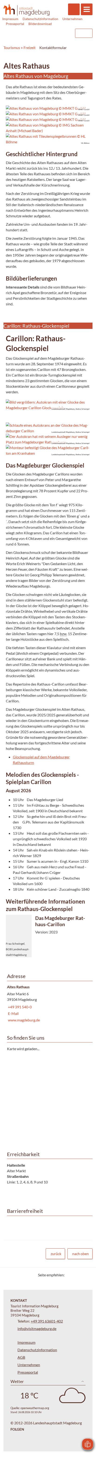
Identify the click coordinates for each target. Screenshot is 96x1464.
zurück (56, 1253)
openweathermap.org (35, 1408)
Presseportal (15, 24)
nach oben (80, 1253)
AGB (21, 1357)
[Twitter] (69, 1275)
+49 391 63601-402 (47, 1321)
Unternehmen (72, 19)
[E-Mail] (81, 1275)
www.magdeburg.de (23, 1020)
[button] (48, 405)
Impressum (10, 19)
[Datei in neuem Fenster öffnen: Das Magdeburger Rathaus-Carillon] (48, 936)
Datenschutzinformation (40, 19)
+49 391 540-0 (19, 1007)
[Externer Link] (42, 33)
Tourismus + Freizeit (19, 47)
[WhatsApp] (87, 1275)
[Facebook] (75, 1275)
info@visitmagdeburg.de (36, 1328)
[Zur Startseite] (26, 10)
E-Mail (13, 1013)
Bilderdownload (40, 24)
